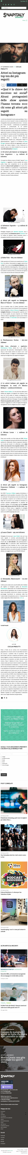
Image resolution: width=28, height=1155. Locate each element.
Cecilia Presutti (14, 646)
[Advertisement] (14, 32)
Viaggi (9, 1003)
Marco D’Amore (14, 310)
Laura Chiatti (16, 536)
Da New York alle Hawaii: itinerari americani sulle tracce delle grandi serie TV (13, 1007)
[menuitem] (14, 1111)
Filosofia (3, 1111)
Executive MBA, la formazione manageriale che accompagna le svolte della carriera (13, 975)
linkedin (2, 1141)
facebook (3, 1135)
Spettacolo (3, 1124)
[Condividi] (12, 85)
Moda (2, 1122)
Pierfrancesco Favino (6, 348)
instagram (3, 1143)
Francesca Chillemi (11, 493)
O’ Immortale (13, 317)
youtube (3, 1137)
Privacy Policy (20, 1149)
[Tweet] (22, 85)
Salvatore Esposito (18, 231)
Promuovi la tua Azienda (6, 1117)
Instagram (14, 148)
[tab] (14, 1114)
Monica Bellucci (9, 391)
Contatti (3, 1114)
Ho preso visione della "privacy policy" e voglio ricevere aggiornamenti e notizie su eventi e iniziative (13, 771)
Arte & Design (4, 1127)
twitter (2, 1139)
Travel (3, 1003)
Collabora (3, 1116)
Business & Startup (7, 969)
